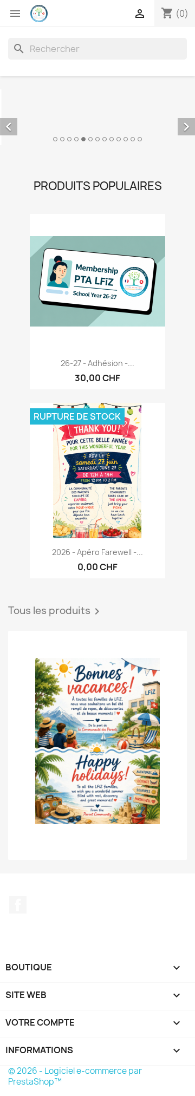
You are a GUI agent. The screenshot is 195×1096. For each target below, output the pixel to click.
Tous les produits (55, 566)
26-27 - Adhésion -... (97, 318)
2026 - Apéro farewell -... (97, 507)
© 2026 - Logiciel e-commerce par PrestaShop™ (75, 1031)
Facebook (18, 860)
